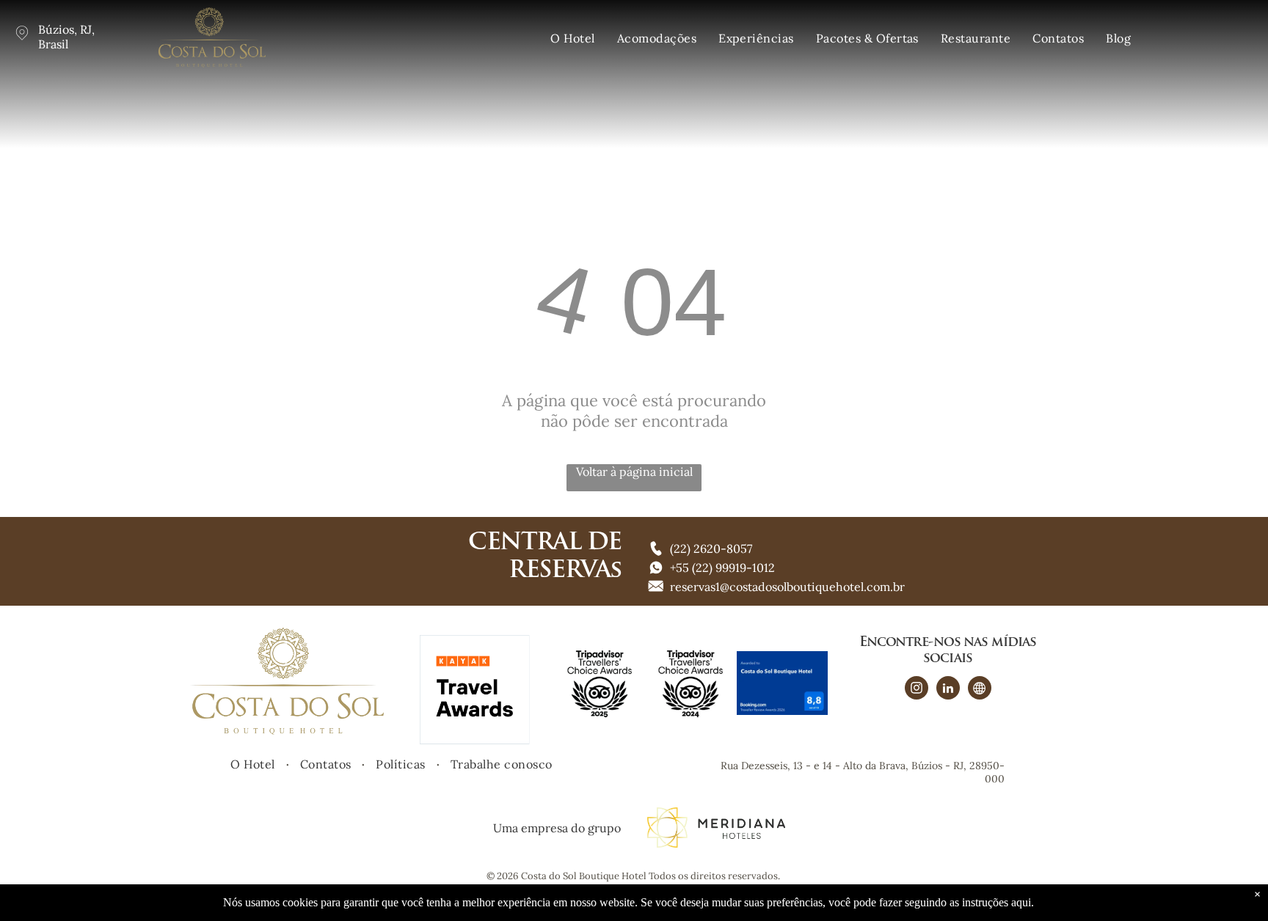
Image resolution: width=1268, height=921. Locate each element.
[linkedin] (948, 689)
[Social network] (979, 689)
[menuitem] (572, 37)
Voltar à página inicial (634, 471)
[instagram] (916, 689)
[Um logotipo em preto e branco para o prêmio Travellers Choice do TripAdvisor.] (690, 682)
